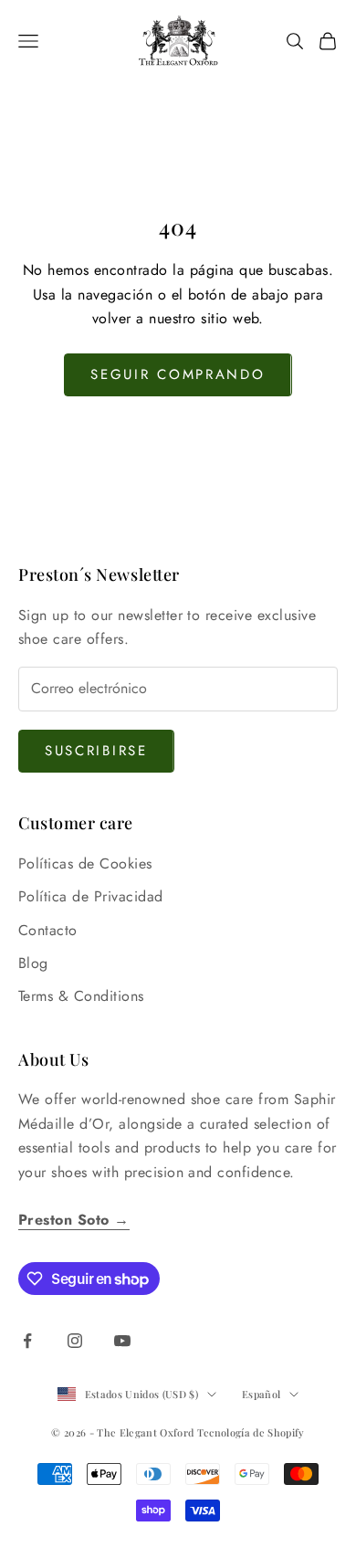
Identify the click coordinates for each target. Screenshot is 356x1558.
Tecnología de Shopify (251, 1432)
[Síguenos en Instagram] (75, 1341)
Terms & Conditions (81, 995)
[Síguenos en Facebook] (27, 1341)
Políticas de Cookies (85, 863)
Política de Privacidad (90, 896)
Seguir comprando (177, 374)
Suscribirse (96, 751)
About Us (53, 1059)
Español (261, 1394)
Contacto (48, 930)
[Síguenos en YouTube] (122, 1341)
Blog (33, 963)
